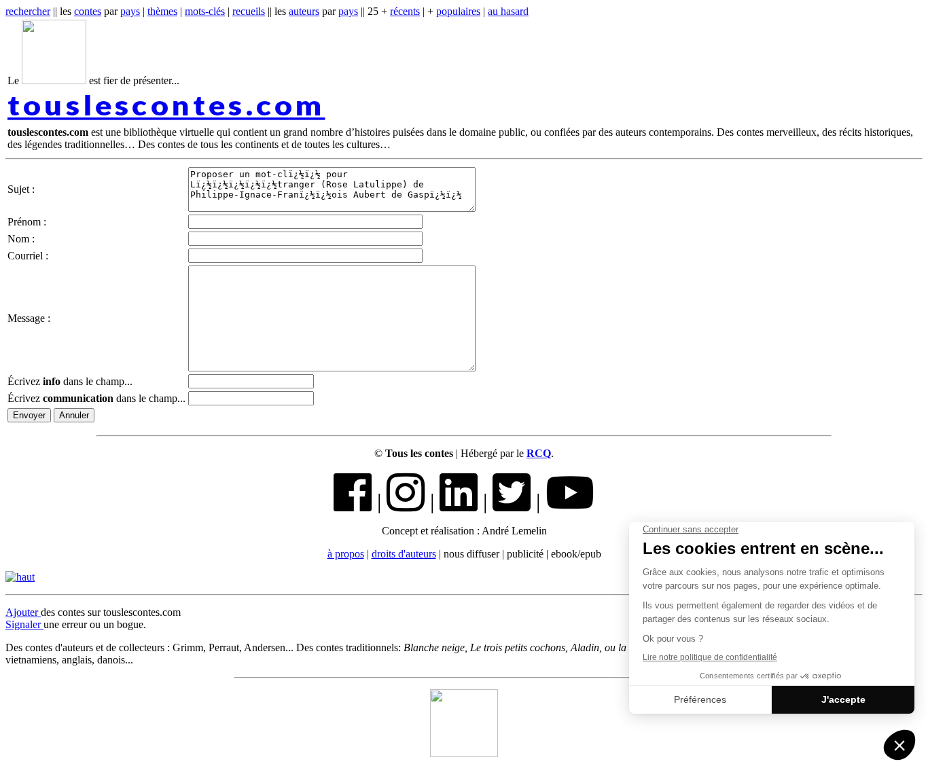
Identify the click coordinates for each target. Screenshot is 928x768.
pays (130, 11)
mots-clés (205, 11)
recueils (248, 11)
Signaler (24, 624)
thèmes (162, 11)
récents (405, 11)
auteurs (304, 11)
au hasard (508, 11)
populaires (458, 11)
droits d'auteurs (404, 554)
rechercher (27, 11)
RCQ (539, 453)
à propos (345, 554)
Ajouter (23, 612)
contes (87, 11)
